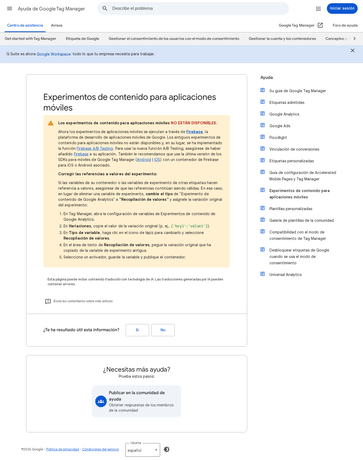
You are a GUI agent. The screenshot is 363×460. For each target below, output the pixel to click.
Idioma (136, 443)
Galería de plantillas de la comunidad (301, 220)
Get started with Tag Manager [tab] (30, 38)
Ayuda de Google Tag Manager (51, 9)
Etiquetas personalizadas (291, 161)
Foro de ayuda (345, 25)
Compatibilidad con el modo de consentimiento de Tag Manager (297, 235)
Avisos (56, 25)
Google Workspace (53, 54)
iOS (157, 159)
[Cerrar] (352, 51)
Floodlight (278, 137)
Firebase (194, 131)
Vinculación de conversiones (294, 149)
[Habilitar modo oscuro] (166, 449)
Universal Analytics (285, 274)
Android (144, 159)
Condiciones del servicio (100, 449)
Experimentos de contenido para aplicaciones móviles (299, 193)
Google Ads (279, 125)
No (163, 330)
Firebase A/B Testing (95, 148)
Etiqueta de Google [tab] (82, 38)
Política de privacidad (62, 449)
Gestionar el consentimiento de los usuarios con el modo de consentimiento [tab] (174, 38)
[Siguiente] (352, 38)
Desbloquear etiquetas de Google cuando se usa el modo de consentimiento (299, 256)
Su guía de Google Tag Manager (297, 90)
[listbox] (142, 450)
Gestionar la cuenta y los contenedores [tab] (282, 38)
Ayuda (266, 77)
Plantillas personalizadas (290, 208)
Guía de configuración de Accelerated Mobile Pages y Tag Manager (302, 175)
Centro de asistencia (25, 25)
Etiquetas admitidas (286, 102)
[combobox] (200, 8)
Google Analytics (284, 114)
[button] (9, 8)
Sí (137, 330)
